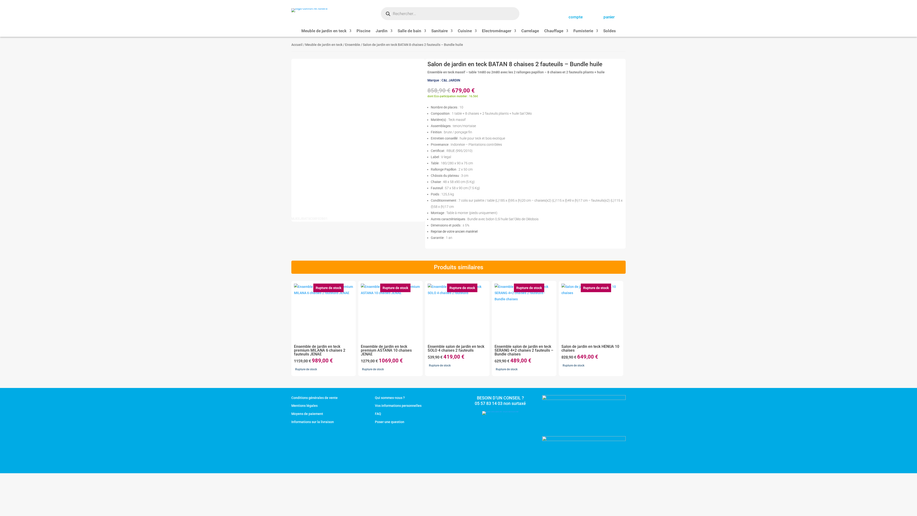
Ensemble (352, 45)
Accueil (297, 45)
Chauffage (553, 31)
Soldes (609, 31)
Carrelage (530, 31)
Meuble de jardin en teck (324, 31)
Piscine (363, 31)
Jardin (382, 31)
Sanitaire (439, 31)
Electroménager (496, 31)
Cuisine (465, 31)
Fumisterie (583, 31)
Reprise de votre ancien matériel (454, 231)
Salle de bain (409, 31)
